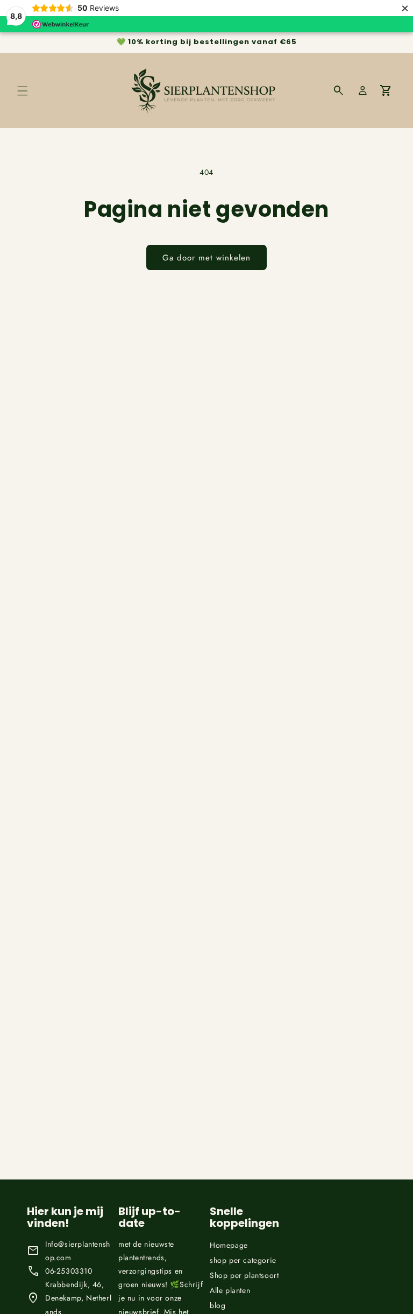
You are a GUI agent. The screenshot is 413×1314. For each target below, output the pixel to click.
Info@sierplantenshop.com (77, 1251)
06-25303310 (68, 1271)
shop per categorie (243, 1260)
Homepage (229, 1245)
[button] (22, 91)
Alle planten (230, 1290)
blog (217, 1305)
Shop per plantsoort (244, 1275)
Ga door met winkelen (206, 258)
